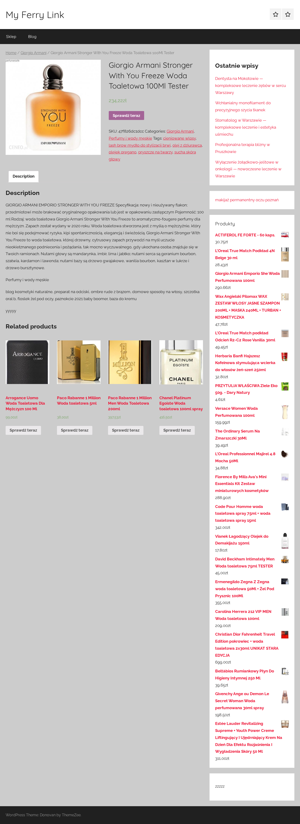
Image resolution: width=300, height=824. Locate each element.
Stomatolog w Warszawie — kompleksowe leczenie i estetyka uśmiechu (245, 127)
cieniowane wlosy (179, 138)
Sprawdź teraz (126, 115)
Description (23, 176)
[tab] (23, 176)
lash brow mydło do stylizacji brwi (140, 145)
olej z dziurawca (187, 145)
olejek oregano (122, 152)
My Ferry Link (35, 14)
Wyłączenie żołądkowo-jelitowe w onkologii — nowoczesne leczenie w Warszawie (248, 169)
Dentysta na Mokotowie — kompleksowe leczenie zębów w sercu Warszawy (250, 85)
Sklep (11, 36)
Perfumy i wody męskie (130, 138)
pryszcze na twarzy (155, 152)
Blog (32, 36)
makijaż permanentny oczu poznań (247, 200)
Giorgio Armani (33, 53)
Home (11, 53)
